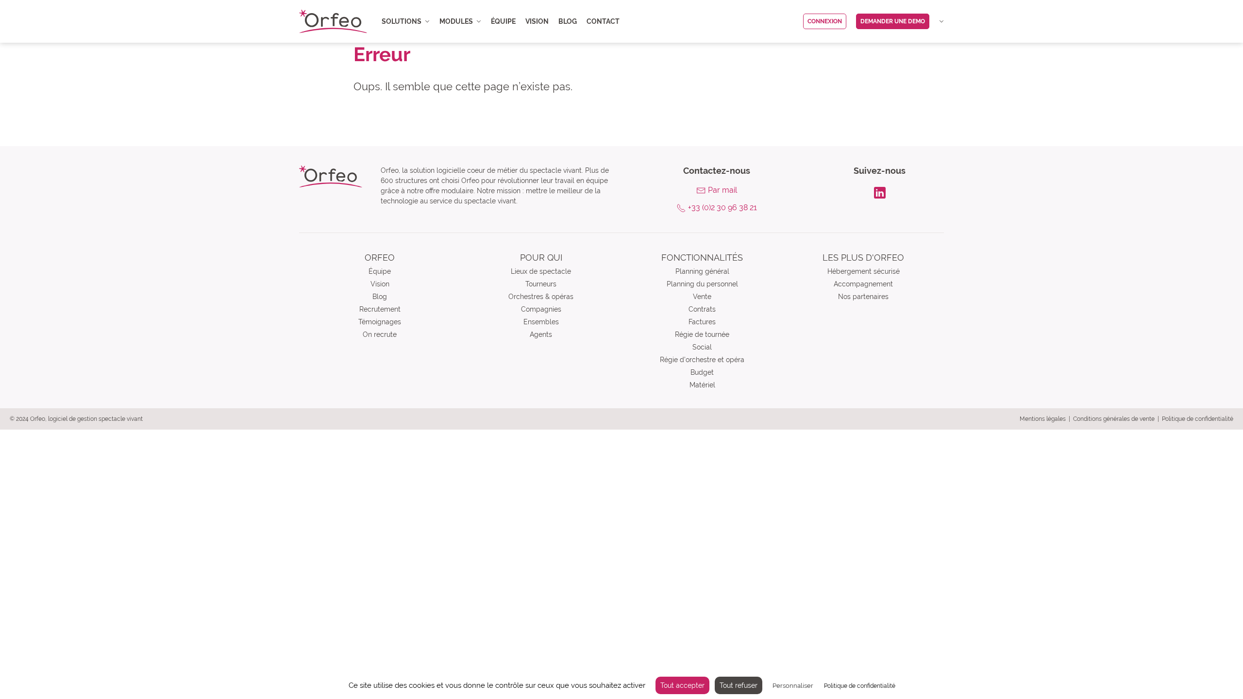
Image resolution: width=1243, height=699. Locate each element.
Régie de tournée (702, 334)
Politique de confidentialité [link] (859, 685)
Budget (702, 372)
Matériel (702, 385)
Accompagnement (863, 284)
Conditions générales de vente (1114, 419)
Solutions (401, 21)
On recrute (380, 334)
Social (702, 347)
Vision (537, 21)
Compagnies (541, 309)
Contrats (702, 309)
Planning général (702, 271)
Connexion (824, 21)
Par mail (722, 190)
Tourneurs (540, 284)
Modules (456, 21)
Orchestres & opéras (540, 296)
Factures (702, 322)
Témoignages (379, 322)
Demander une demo (892, 21)
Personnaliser (793, 685)
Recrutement (380, 309)
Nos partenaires (863, 296)
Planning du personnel (702, 284)
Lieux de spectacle (541, 271)
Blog (567, 21)
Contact (603, 21)
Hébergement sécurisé (863, 271)
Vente (702, 296)
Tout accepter (682, 685)
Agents (541, 334)
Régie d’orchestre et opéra (702, 360)
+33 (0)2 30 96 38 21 (722, 207)
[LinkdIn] (880, 191)
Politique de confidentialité (1197, 419)
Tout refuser (738, 685)
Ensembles (541, 322)
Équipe (503, 21)
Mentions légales (1043, 419)
